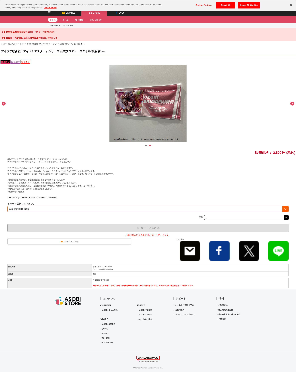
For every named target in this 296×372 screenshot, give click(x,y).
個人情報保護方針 (225, 310)
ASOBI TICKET (145, 310)
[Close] (291, 5)
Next (292, 103)
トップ (3, 44)
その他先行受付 (145, 319)
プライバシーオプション (185, 314)
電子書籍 (79, 20)
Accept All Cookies (249, 5)
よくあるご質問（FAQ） (185, 305)
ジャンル (69, 25)
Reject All (225, 5)
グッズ (53, 20)
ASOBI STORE (108, 324)
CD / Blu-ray (95, 20)
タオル (22, 44)
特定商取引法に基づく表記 (229, 314)
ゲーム (65, 20)
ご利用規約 (223, 305)
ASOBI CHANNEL (110, 310)
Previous (4, 103)
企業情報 (222, 319)
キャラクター (55, 25)
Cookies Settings (203, 5)
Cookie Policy (50, 7)
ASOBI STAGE (145, 315)
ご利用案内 (179, 310)
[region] (148, 5)
